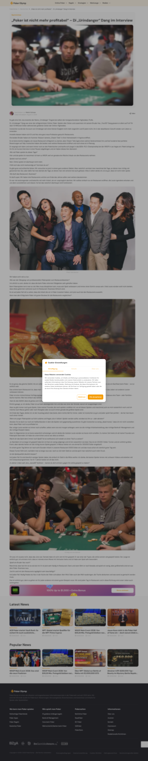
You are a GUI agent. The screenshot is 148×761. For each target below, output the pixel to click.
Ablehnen (81, 397)
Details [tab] (74, 369)
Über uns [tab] (95, 369)
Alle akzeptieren (95, 397)
